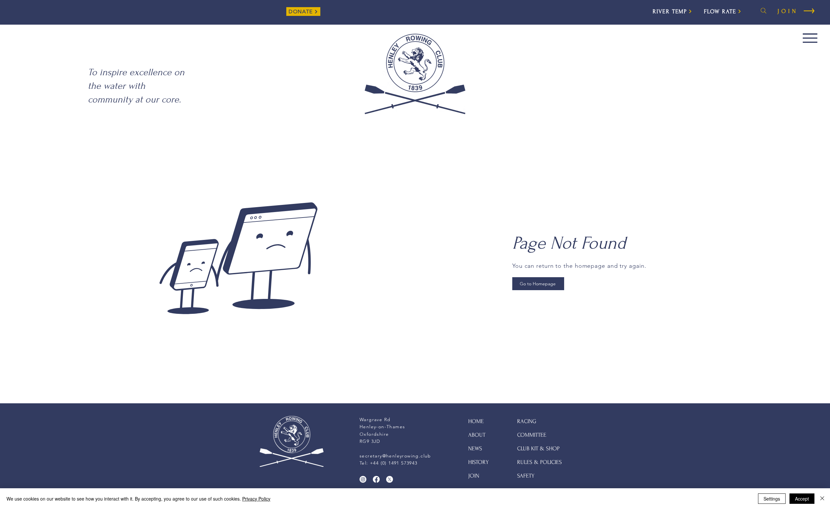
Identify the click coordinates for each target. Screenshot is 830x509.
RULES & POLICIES (539, 462)
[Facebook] (376, 479)
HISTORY (478, 462)
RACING (526, 421)
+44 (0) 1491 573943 (394, 463)
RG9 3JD (370, 441)
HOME (476, 421)
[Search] (763, 11)
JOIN (473, 476)
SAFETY (526, 476)
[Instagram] (363, 479)
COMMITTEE (531, 435)
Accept (802, 498)
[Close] (822, 498)
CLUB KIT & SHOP (538, 448)
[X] (389, 479)
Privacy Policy (256, 498)
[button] (810, 38)
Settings (772, 498)
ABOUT (476, 435)
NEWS (475, 448)
